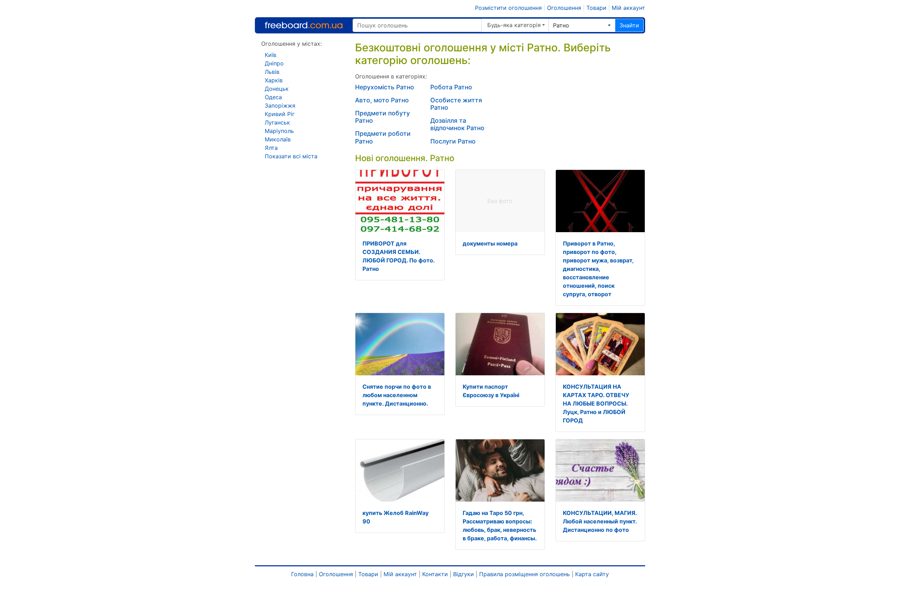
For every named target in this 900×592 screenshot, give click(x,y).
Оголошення (564, 7)
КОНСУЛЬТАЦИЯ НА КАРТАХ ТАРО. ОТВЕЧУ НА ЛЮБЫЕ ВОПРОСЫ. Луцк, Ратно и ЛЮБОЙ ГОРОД (596, 403)
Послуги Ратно (453, 141)
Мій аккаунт (628, 7)
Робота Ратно (451, 87)
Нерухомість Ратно (384, 87)
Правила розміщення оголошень (524, 574)
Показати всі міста (291, 156)
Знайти (629, 25)
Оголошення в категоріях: (391, 76)
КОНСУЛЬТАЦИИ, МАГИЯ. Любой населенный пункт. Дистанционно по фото (600, 521)
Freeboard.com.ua (303, 25)
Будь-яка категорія (514, 24)
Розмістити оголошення (508, 7)
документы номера (490, 243)
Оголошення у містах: (291, 43)
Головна (302, 574)
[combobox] (581, 25)
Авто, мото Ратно (382, 100)
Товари (596, 7)
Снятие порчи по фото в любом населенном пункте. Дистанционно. (396, 395)
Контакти (435, 574)
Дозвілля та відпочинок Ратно (457, 124)
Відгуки (463, 574)
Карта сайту (592, 574)
